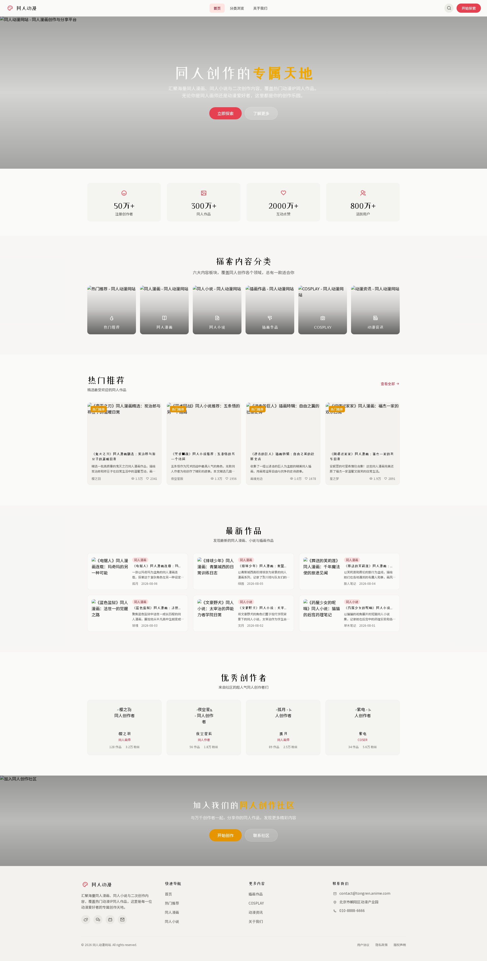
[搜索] (449, 8)
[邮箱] (122, 919)
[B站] (110, 919)
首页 (217, 8)
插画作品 (256, 893)
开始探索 (469, 8)
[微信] (97, 919)
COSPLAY (256, 903)
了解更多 (261, 113)
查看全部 (388, 383)
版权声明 (400, 945)
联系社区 (261, 835)
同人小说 (172, 921)
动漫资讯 (256, 912)
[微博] (85, 919)
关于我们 (260, 8)
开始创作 (225, 835)
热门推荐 (172, 903)
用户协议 (363, 945)
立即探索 (225, 113)
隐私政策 (381, 945)
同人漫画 (172, 912)
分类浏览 (237, 8)
